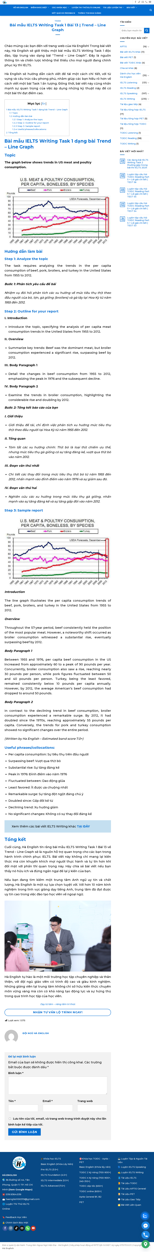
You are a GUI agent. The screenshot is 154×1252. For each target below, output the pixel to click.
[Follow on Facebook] (135, 2)
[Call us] (146, 2)
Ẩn (44, 103)
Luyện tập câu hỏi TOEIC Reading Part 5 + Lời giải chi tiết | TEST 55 (138, 193)
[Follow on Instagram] (10, 1228)
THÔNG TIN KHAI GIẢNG (89, 13)
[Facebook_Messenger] (146, 1225)
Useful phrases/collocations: (29, 129)
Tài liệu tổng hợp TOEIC (133, 124)
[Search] (151, 10)
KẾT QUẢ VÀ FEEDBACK (63, 13)
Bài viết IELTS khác (130, 52)
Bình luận (15, 1073)
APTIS (123, 46)
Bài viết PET (126, 57)
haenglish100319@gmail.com (23, 1199)
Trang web (85, 1101)
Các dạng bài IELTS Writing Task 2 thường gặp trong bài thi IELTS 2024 (137, 164)
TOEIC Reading (128, 138)
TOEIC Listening (129, 132)
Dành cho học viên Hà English (130, 75)
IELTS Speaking (128, 93)
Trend (58, 21)
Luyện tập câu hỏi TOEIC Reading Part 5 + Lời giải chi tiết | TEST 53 (138, 221)
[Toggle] (148, 46)
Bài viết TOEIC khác (130, 62)
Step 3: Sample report (26, 126)
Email (48, 1101)
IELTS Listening (128, 82)
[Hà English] (4, 2)
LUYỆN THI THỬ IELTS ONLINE (86, 7)
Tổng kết (12, 132)
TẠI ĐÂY (83, 826)
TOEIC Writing (128, 143)
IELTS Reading (128, 88)
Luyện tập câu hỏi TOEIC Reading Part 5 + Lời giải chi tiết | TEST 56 (138, 178)
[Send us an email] (143, 2)
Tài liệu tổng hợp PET (132, 118)
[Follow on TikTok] (139, 2)
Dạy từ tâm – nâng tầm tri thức (57, 1004)
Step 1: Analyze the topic (27, 119)
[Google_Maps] (146, 1244)
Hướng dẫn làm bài (20, 116)
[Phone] (146, 1235)
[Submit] (146, 30)
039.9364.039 (13, 1194)
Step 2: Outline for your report (30, 123)
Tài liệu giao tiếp (129, 104)
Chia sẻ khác (127, 68)
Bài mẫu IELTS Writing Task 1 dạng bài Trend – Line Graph (37, 109)
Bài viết (131, 7)
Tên (12, 1101)
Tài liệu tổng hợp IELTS (133, 109)
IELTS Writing (127, 98)
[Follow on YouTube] (150, 2)
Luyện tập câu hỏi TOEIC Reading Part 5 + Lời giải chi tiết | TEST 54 (138, 207)
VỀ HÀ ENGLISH (20, 7)
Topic (13, 113)
